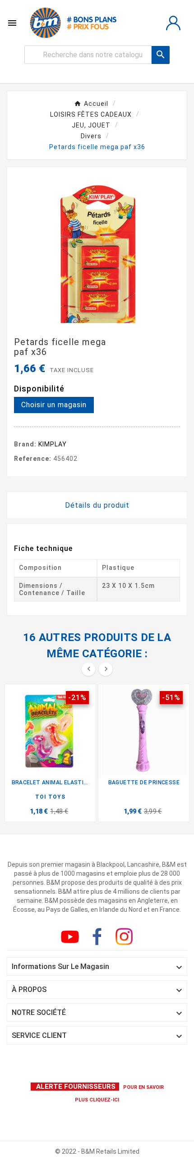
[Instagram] (126, 938)
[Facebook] (99, 938)
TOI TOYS (50, 797)
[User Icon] (173, 23)
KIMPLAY (52, 444)
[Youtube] (72, 938)
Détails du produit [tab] (97, 505)
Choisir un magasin (54, 404)
